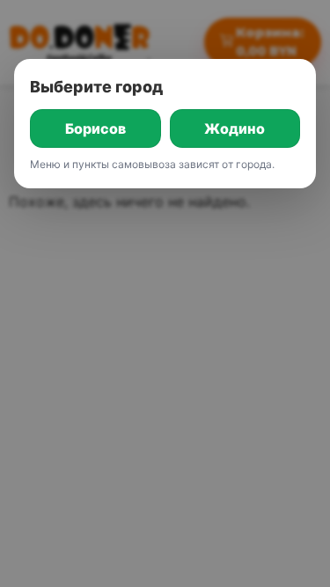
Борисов (95, 128)
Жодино (234, 128)
